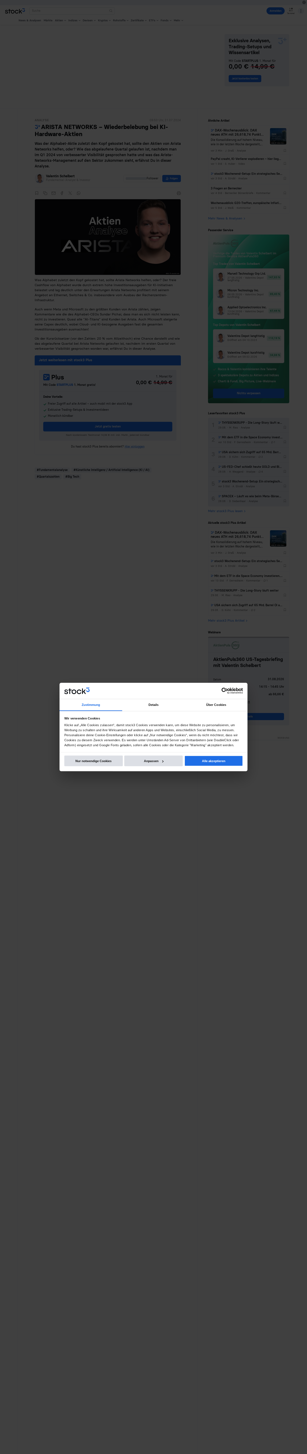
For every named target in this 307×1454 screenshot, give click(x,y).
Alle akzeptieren (213, 761)
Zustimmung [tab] (91, 704)
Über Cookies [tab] (216, 704)
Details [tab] (153, 704)
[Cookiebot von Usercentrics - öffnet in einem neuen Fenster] (224, 691)
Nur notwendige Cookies (93, 761)
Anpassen (151, 761)
